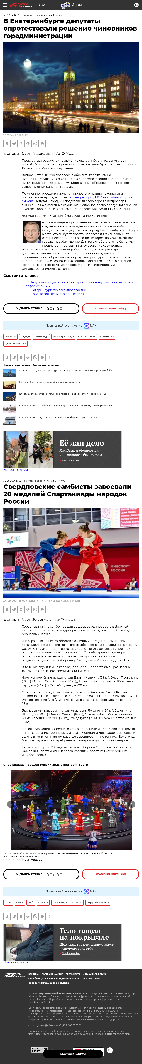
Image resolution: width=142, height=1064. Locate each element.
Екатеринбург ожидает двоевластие (58, 290)
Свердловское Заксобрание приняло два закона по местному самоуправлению (65, 405)
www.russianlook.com (15, 134)
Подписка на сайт (52, 974)
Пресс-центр (73, 974)
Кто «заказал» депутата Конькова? (56, 294)
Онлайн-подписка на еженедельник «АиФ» (53, 978)
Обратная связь (91, 978)
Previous (10, 804)
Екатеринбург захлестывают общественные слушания (50, 382)
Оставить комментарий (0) (110, 308)
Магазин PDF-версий (94, 974)
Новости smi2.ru (15, 469)
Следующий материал (73, 1054)
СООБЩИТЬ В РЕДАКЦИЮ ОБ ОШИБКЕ (48, 983)
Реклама (33, 974)
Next (131, 804)
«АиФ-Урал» (13, 859)
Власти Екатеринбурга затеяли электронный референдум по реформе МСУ (63, 393)
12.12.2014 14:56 (11, 15)
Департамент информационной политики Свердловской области (41, 600)
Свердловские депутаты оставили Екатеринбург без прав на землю (58, 417)
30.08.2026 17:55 (12, 480)
